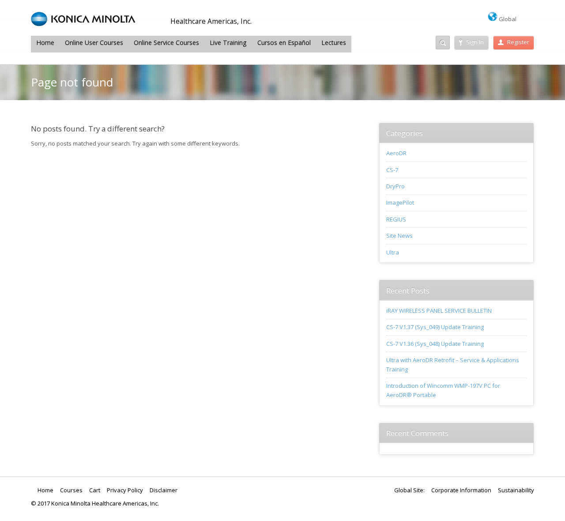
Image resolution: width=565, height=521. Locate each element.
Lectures (333, 42)
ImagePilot (400, 202)
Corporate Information (461, 490)
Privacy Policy (125, 490)
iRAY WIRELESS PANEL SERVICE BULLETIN (439, 311)
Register (518, 42)
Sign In (475, 42)
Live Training (228, 42)
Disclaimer (163, 490)
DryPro (395, 186)
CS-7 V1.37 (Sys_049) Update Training (435, 327)
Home (45, 42)
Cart (94, 490)
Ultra (392, 252)
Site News (399, 236)
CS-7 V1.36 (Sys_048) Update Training (435, 344)
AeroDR (396, 153)
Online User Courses (94, 42)
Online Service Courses (166, 42)
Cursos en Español (284, 42)
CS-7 (392, 170)
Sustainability (516, 490)
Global (506, 19)
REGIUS (396, 219)
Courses (71, 490)
